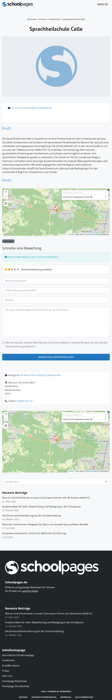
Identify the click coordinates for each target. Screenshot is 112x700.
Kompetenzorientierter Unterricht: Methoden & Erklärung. (34, 533)
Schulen (43, 19)
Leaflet (71, 234)
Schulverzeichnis (84, 697)
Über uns (7, 675)
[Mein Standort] (91, 197)
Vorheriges (8, 241)
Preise (5, 670)
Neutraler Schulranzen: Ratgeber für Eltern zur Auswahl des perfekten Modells (45, 524)
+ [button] (6, 192)
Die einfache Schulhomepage (18, 655)
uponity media (30, 591)
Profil (6, 128)
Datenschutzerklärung (44, 697)
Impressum (65, 697)
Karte (6, 179)
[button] (10, 66)
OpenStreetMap (92, 234)
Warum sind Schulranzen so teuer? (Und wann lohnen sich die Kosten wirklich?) (45, 497)
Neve (43, 691)
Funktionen (8, 660)
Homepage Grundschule (15, 686)
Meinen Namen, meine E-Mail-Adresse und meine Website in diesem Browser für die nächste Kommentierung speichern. (56, 344)
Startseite (31, 19)
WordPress (65, 691)
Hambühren (55, 19)
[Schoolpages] (17, 4)
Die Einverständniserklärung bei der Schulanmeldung (31, 515)
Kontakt (23, 697)
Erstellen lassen (10, 665)
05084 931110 (25, 401)
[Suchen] (106, 481)
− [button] (6, 196)
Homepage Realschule (14, 681)
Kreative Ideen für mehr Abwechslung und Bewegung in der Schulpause (41, 506)
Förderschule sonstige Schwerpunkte (31, 107)
